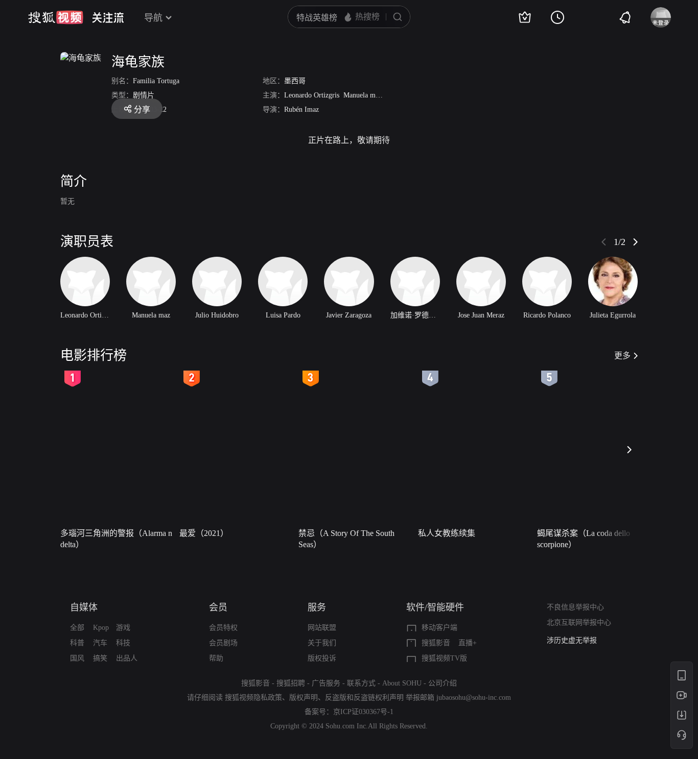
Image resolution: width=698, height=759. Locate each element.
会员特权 (223, 627)
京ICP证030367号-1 (363, 712)
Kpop (101, 627)
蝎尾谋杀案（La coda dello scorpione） (583, 539)
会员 (218, 607)
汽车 (100, 643)
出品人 (126, 658)
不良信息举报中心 (575, 607)
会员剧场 (223, 643)
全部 (77, 627)
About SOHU (402, 683)
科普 (77, 643)
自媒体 (84, 607)
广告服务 (326, 683)
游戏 (123, 627)
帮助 (216, 658)
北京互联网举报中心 (579, 622)
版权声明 (303, 697)
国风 (77, 658)
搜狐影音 (436, 643)
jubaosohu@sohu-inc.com (473, 697)
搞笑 (100, 658)
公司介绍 (442, 683)
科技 (123, 643)
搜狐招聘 (290, 683)
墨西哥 (295, 81)
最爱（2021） (203, 533)
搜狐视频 (55, 17)
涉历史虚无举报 (572, 640)
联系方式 (361, 683)
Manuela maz (362, 95)
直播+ (467, 643)
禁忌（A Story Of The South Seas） (346, 539)
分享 (142, 109)
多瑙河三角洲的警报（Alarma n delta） (116, 539)
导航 (153, 17)
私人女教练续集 (446, 533)
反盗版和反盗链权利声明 (364, 697)
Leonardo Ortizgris (311, 95)
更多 (622, 355)
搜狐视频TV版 (444, 658)
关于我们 (322, 643)
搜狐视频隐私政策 (253, 697)
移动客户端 (439, 627)
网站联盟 (322, 627)
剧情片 (143, 95)
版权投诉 (322, 658)
